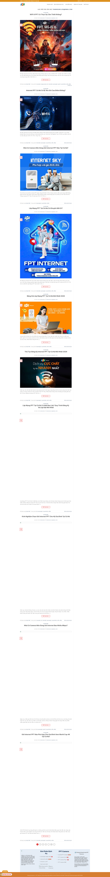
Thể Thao (86, 4)
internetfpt (51, 84)
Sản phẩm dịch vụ (58, 4)
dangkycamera (44, 84)
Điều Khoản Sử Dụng (66, 873)
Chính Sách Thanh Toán (54, 873)
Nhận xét (70, 85)
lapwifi (59, 84)
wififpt (69, 84)
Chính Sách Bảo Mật (44, 873)
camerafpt (39, 84)
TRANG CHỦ (50, 4)
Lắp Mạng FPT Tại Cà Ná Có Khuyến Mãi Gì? (46, 208)
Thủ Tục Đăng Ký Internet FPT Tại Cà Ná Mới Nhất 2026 (46, 352)
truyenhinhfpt (63, 84)
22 (51, 844)
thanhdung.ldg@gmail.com (62, 9)
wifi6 (67, 84)
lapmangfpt (55, 84)
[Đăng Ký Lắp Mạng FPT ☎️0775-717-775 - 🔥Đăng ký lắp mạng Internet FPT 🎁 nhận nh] (32, 4)
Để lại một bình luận (68, 142)
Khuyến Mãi (68, 4)
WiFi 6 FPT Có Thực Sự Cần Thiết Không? (46, 14)
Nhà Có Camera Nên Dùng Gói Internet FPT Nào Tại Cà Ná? (45, 148)
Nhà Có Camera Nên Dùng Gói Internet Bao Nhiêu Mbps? (46, 625)
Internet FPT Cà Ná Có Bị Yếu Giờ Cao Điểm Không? (46, 90)
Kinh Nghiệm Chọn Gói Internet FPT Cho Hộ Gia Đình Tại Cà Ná (46, 516)
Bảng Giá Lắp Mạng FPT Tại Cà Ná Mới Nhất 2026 (46, 296)
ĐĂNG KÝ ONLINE (78, 4)
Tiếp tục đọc (46, 79)
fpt (47, 84)
